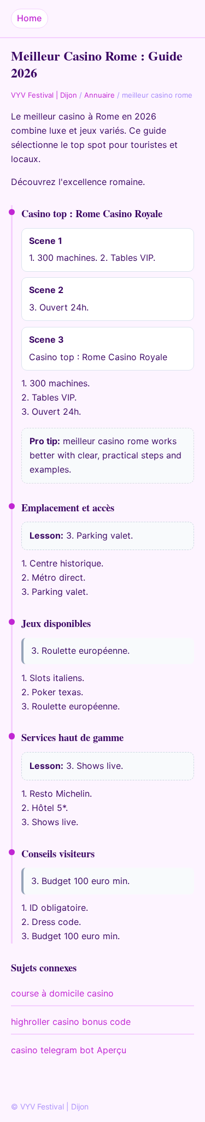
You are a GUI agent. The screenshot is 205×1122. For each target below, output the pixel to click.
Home (29, 18)
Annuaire (99, 95)
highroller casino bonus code (71, 1021)
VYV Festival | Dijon (44, 95)
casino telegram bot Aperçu (68, 1050)
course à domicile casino (62, 993)
